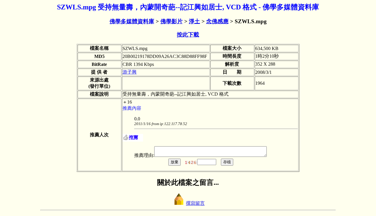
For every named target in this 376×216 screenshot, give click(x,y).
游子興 (129, 71)
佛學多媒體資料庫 (132, 21)
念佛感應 (217, 21)
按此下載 (188, 34)
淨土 (194, 21)
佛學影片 (171, 21)
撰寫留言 (195, 203)
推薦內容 (131, 108)
